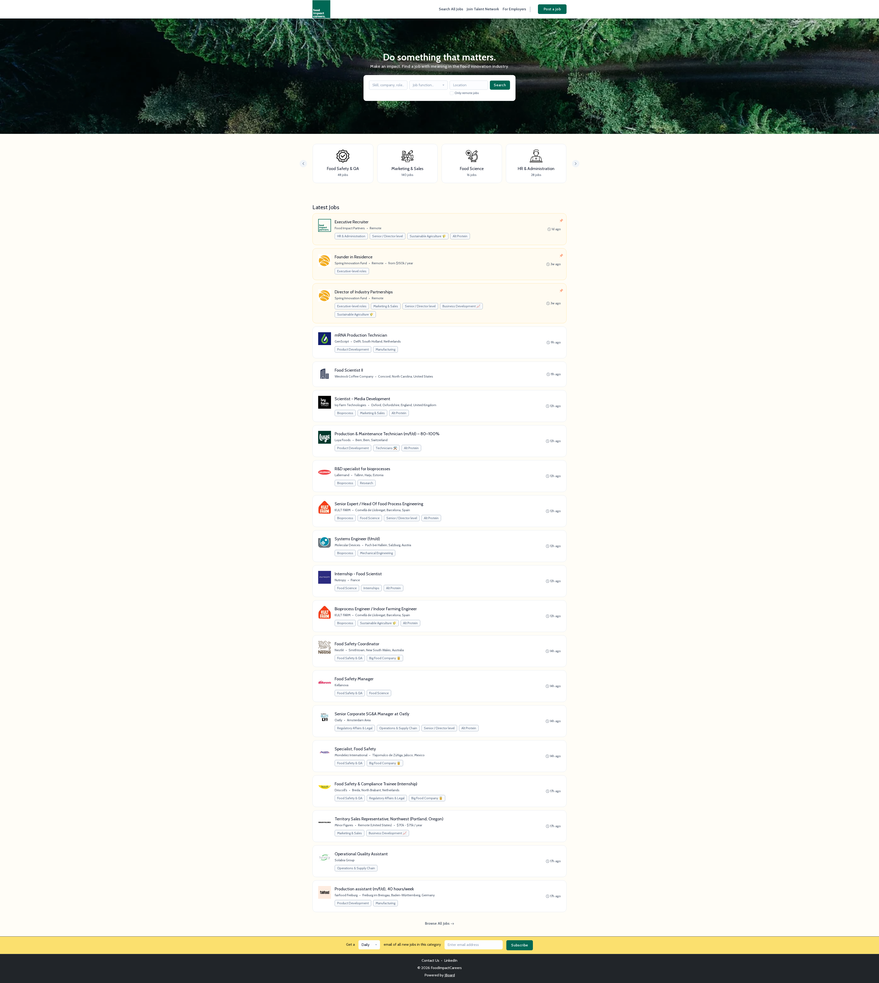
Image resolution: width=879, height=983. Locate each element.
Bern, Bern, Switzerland (371, 440)
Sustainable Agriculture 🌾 (428, 236)
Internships (371, 588)
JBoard (450, 975)
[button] (575, 163)
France (355, 580)
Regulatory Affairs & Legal (354, 728)
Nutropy (340, 580)
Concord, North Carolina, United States (405, 376)
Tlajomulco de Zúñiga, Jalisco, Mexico (398, 755)
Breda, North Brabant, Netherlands (375, 790)
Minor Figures (344, 825)
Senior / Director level (387, 236)
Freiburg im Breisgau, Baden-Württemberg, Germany (398, 895)
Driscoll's (341, 790)
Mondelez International (351, 755)
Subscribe (519, 945)
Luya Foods (343, 440)
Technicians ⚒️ (386, 448)
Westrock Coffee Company (354, 376)
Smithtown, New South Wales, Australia (376, 650)
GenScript (342, 341)
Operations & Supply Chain (398, 728)
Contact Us (430, 960)
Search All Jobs (451, 9)
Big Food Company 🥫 (385, 658)
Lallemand (342, 475)
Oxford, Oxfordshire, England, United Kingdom (403, 405)
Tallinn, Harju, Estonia (368, 475)
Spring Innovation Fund (351, 263)
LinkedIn (450, 960)
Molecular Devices (347, 545)
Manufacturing (385, 349)
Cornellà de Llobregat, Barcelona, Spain (382, 510)
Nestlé (339, 650)
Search (500, 85)
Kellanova (341, 685)
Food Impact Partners (350, 228)
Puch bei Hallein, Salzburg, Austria (388, 545)
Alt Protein (460, 236)
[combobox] (428, 85)
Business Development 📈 (461, 306)
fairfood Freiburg (346, 895)
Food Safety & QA (349, 658)
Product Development (353, 349)
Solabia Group (345, 860)
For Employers (514, 9)
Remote (375, 228)
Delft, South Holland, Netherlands (377, 341)
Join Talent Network (483, 9)
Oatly (338, 720)
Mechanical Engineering (376, 553)
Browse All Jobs (437, 923)
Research (366, 483)
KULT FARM (342, 510)
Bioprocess (345, 413)
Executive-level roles (351, 271)
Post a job (552, 9)
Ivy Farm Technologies (350, 405)
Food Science (370, 518)
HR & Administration (351, 236)
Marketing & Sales (385, 306)
